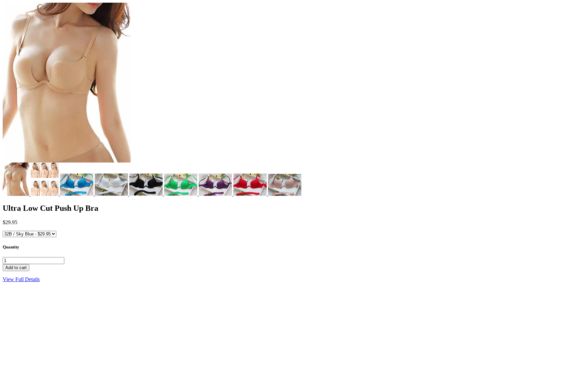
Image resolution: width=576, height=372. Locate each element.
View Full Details (21, 279)
